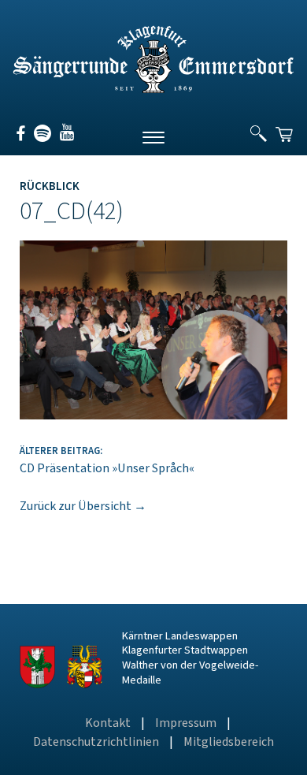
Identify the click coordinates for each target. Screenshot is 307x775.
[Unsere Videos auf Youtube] (63, 139)
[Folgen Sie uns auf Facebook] (21, 139)
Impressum (185, 723)
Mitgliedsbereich (228, 742)
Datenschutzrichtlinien (96, 742)
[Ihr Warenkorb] (286, 128)
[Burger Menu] (153, 136)
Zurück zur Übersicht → (83, 506)
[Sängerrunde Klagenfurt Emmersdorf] (153, 89)
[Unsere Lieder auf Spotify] (40, 139)
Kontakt (108, 723)
